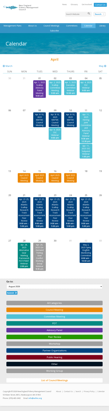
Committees (71, 25)
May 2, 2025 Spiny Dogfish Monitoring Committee (86, 250)
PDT (54, 323)
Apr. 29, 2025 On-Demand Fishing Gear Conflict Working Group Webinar (39, 255)
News (64, 4)
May (101, 66)
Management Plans (12, 25)
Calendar (88, 25)
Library (102, 25)
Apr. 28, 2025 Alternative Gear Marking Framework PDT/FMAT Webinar (24, 254)
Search (98, 14)
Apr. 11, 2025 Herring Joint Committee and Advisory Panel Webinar (86, 125)
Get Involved (87, 4)
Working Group (54, 370)
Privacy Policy (89, 391)
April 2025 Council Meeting (24, 178)
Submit (10, 293)
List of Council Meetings (54, 380)
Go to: (9, 281)
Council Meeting (54, 309)
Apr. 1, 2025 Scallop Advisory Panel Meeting (39, 87)
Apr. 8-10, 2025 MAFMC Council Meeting (39, 119)
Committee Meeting (54, 316)
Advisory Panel (54, 330)
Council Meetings (51, 25)
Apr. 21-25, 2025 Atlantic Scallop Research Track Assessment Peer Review (24, 210)
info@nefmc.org (35, 398)
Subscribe (54, 30)
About (58, 391)
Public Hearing (54, 357)
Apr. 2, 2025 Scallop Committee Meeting (55, 86)
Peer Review (54, 336)
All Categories (54, 303)
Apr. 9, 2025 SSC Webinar (55, 132)
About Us (32, 25)
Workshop (54, 343)
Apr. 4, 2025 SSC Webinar (85, 85)
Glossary (74, 4)
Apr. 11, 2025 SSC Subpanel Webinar (86, 149)
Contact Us (100, 4)
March (9, 66)
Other (54, 364)
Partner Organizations (55, 350)
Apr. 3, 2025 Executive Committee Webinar (70, 86)
